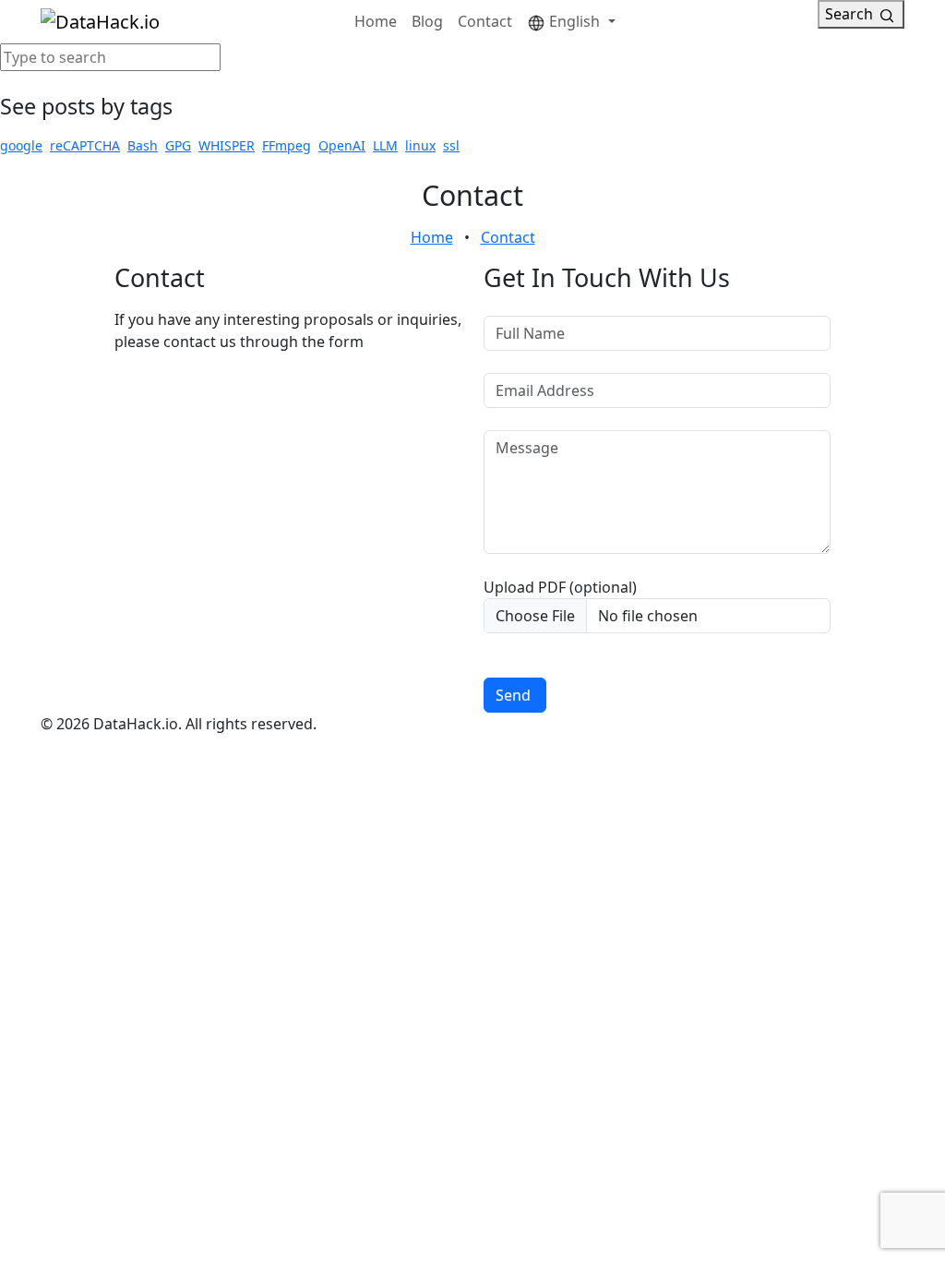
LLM (385, 145)
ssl (451, 145)
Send (513, 695)
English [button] (574, 21)
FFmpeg (286, 145)
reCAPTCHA (85, 145)
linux (420, 145)
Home (375, 21)
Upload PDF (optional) (560, 587)
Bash (142, 145)
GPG (178, 145)
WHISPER (226, 145)
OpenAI (341, 145)
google (21, 145)
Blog (427, 21)
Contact (485, 21)
